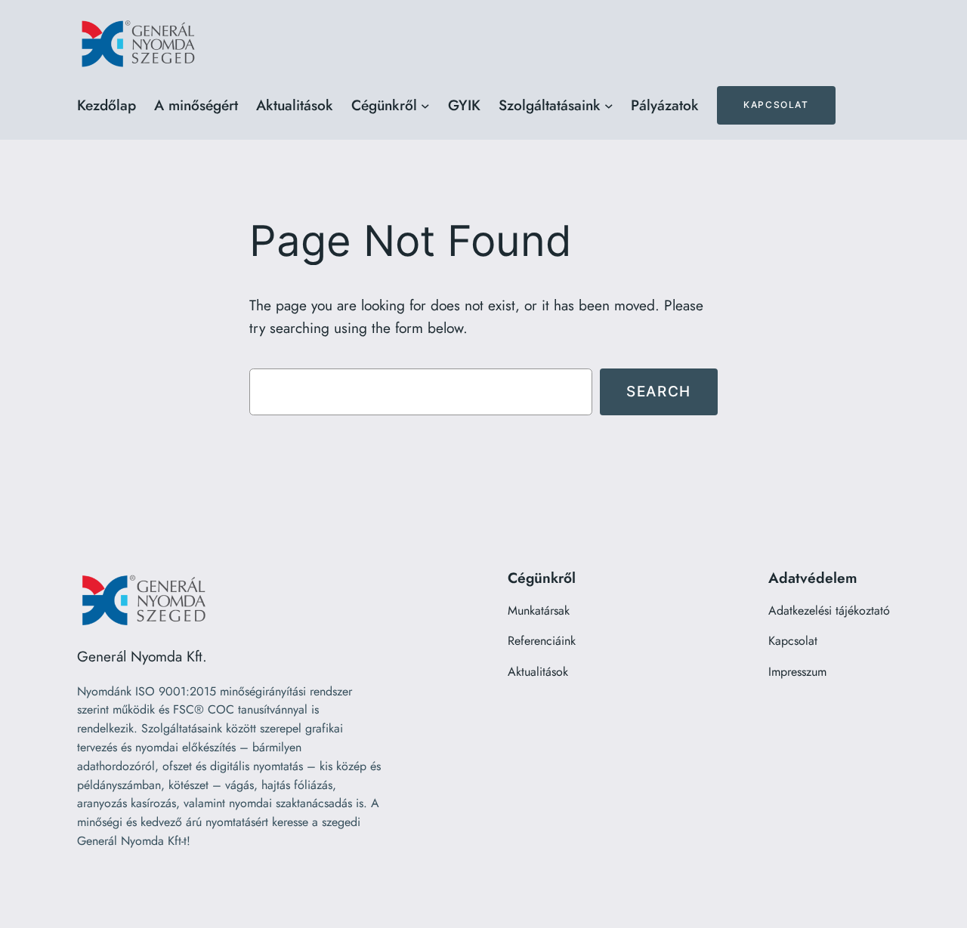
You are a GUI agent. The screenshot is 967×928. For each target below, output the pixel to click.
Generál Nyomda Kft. (142, 656)
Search (658, 391)
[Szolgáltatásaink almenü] (608, 105)
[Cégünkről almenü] (425, 105)
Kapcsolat (775, 104)
